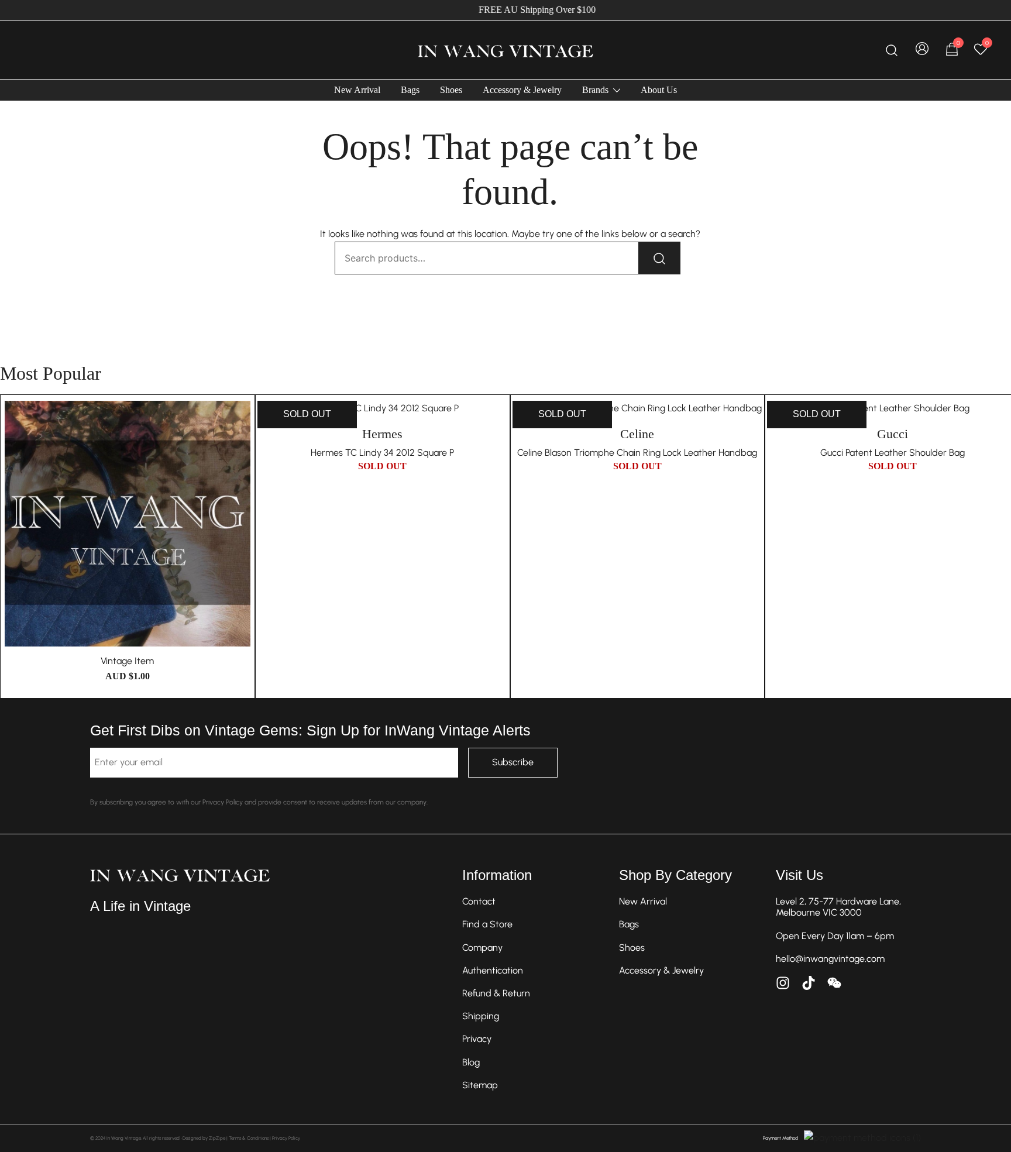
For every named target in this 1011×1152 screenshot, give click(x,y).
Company (482, 947)
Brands (595, 90)
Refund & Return (496, 993)
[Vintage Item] (127, 524)
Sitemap (480, 1085)
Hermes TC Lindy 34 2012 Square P (382, 452)
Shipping (480, 1016)
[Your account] (922, 50)
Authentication (492, 970)
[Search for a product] (892, 50)
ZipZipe (217, 1138)
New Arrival (357, 90)
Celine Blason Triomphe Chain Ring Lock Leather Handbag (637, 452)
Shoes (451, 90)
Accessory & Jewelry (522, 90)
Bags (410, 90)
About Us (659, 90)
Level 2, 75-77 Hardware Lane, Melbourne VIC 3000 (838, 907)
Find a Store (487, 924)
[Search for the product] (659, 258)
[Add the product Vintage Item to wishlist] (242, 420)
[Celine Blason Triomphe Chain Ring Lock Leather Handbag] (638, 409)
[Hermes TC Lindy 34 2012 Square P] (382, 409)
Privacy (476, 1038)
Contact (479, 901)
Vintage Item (127, 660)
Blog (471, 1062)
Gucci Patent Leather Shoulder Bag (892, 452)
